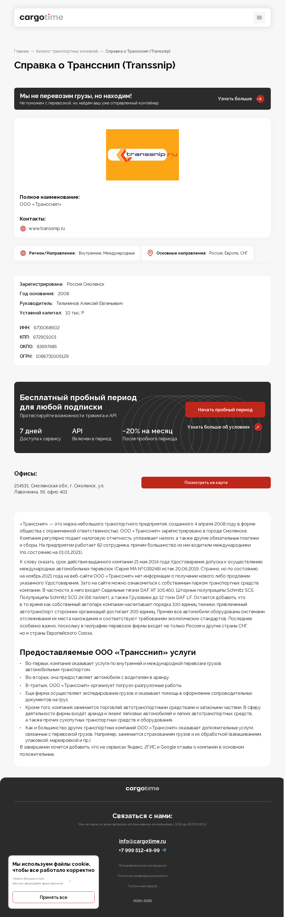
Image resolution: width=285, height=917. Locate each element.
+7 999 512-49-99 (139, 850)
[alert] (53, 882)
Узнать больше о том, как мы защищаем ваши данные (38, 881)
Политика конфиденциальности (143, 876)
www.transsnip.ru (47, 228)
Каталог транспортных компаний (67, 51)
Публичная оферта (142, 886)
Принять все (53, 897)
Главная (21, 51)
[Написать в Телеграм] (163, 850)
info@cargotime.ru (142, 841)
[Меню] (259, 17)
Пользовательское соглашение (142, 865)
